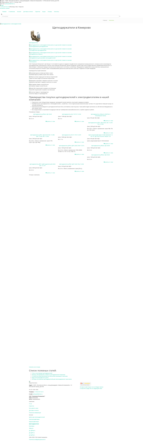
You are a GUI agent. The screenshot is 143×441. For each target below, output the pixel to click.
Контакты (56, 11)
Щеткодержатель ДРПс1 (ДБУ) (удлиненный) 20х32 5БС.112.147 (42, 164)
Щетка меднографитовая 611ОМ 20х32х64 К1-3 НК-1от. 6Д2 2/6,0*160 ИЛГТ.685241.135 (100, 135)
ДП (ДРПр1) (32, 435)
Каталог (19, 11)
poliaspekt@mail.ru (10, 3)
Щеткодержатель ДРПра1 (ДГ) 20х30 (100, 145)
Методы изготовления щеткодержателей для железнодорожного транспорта (52, 379)
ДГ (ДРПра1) (32, 430)
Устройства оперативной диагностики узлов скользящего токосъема (50, 376)
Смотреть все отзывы (34, 367)
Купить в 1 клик (51, 121)
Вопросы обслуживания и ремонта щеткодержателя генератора (48, 374)
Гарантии (37, 11)
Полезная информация (35, 412)
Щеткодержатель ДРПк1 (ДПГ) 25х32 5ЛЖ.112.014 (71, 145)
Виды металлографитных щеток (40, 377)
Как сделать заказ (33, 408)
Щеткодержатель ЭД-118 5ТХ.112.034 (71, 114)
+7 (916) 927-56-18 (4, 6)
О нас (30, 403)
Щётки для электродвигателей (37, 417)
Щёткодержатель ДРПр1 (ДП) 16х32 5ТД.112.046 (71, 164)
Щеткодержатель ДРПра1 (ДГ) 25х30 (42, 114)
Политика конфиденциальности (37, 439)
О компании (12, 11)
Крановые (31, 426)
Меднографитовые (34, 421)
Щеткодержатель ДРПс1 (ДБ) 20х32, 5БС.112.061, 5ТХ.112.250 (100, 123)
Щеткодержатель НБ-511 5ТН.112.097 (71, 135)
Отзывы (50, 11)
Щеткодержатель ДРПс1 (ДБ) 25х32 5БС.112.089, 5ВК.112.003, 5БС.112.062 (42, 135)
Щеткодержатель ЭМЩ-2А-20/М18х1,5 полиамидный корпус (100, 114)
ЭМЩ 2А (31, 428)
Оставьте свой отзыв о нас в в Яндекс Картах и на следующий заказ (91, 387)
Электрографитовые (34, 419)
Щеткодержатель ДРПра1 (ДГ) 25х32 (100, 155)
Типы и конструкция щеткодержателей (42, 373)
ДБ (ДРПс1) (32, 432)
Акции (44, 11)
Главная (4, 11)
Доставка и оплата (28, 11)
